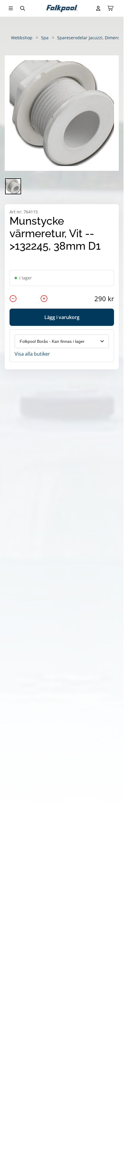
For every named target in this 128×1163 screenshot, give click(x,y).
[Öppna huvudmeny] (11, 8)
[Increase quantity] (44, 298)
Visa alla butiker (32, 354)
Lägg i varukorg (61, 317)
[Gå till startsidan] (61, 8)
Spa (45, 37)
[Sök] (22, 8)
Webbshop (21, 37)
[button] (62, 113)
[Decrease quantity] (13, 298)
